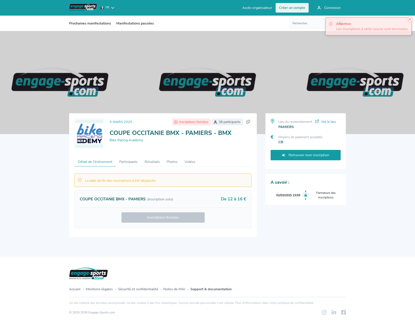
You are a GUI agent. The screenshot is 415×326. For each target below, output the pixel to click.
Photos (172, 161)
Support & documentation (211, 289)
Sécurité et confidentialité (138, 289)
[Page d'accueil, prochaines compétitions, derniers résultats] (83, 7)
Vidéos (190, 161)
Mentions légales (99, 289)
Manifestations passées (135, 23)
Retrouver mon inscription (309, 155)
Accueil (75, 289)
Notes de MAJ (174, 289)
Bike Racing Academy (126, 140)
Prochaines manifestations (90, 23)
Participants (128, 161)
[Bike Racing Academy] (89, 133)
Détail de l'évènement (95, 161)
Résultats (152, 161)
